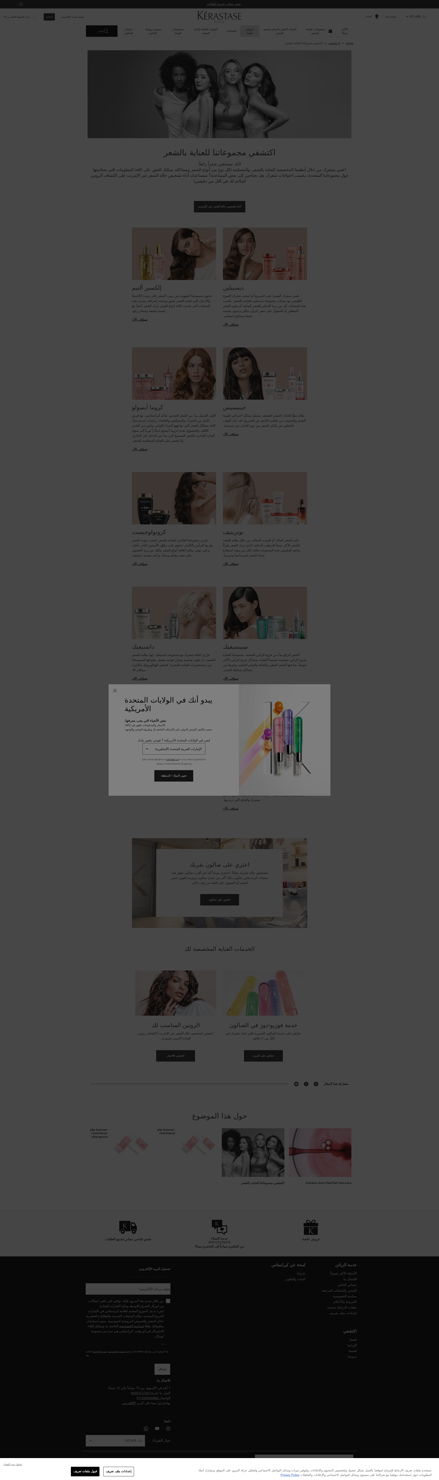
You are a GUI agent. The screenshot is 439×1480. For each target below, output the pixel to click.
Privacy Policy (290, 1475)
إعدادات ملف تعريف (118, 1471)
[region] (219, 1469)
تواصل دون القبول (12, 1464)
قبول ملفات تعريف (85, 1471)
